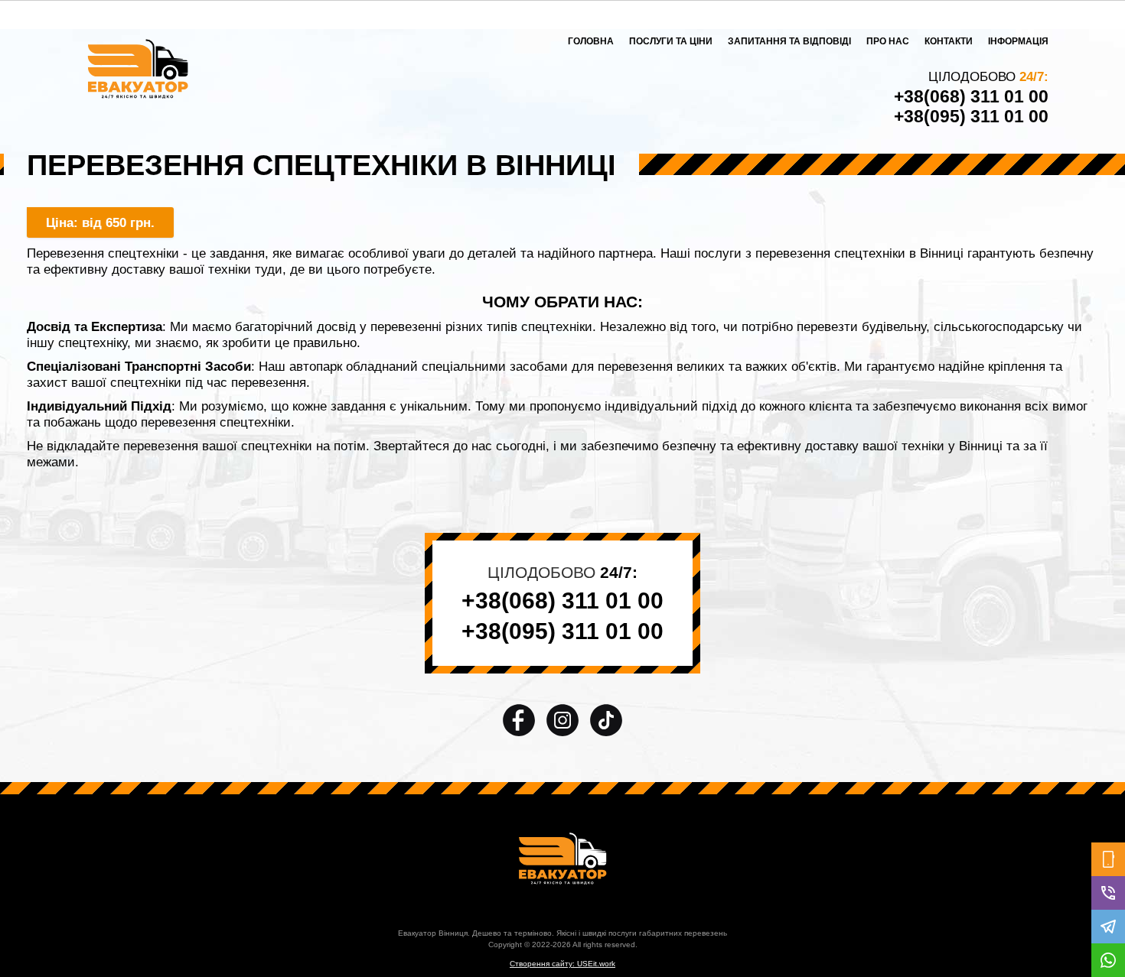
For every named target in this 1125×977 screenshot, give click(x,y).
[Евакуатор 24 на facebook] (521, 719)
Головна (591, 41)
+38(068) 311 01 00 (971, 96)
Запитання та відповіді (789, 41)
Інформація (1018, 41)
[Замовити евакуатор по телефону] (1108, 859)
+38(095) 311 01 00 (971, 116)
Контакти (948, 41)
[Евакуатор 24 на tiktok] (606, 719)
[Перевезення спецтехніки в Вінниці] (138, 71)
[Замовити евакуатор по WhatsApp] (1108, 960)
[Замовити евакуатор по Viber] (1108, 893)
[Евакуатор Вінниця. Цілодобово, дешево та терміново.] (562, 858)
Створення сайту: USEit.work (562, 963)
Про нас (887, 41)
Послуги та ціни (670, 41)
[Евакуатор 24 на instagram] (564, 719)
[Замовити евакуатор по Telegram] (1108, 926)
